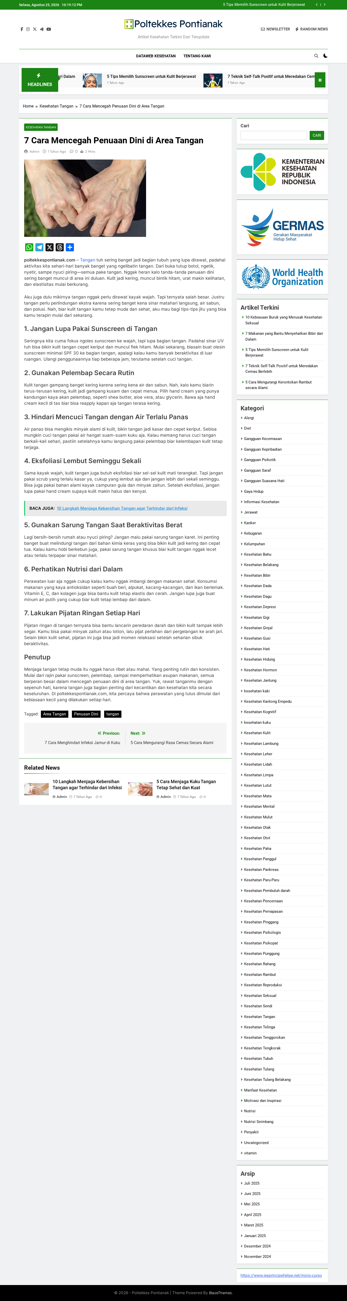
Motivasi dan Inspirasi (262, 1100)
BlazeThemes (220, 1293)
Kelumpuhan (254, 544)
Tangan (87, 259)
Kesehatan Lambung (261, 743)
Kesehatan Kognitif (260, 712)
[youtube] (49, 29)
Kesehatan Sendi (258, 1006)
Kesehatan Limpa (258, 775)
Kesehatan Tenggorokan (264, 1037)
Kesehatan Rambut (260, 974)
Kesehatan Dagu (258, 596)
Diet (247, 428)
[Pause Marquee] (320, 79)
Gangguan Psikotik (260, 460)
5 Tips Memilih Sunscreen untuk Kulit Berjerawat (264, 5)
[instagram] (28, 29)
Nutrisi (250, 1111)
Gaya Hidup (253, 491)
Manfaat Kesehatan (260, 1090)
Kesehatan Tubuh (258, 1058)
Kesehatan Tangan (41, 127)
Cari (245, 125)
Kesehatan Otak (257, 827)
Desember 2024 (257, 1246)
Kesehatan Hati (257, 649)
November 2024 (257, 1256)
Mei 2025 (252, 1204)
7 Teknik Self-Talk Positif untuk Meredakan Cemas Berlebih (250, 76)
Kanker (250, 523)
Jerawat (251, 512)
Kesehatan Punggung (261, 953)
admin (34, 151)
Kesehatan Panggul (260, 859)
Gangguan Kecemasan (263, 438)
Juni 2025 (252, 1193)
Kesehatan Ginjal (258, 628)
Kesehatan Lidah (258, 764)
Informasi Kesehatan (261, 502)
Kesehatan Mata (258, 796)
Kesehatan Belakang (261, 564)
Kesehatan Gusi (257, 638)
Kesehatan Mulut (258, 817)
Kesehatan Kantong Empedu (268, 701)
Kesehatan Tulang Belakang (267, 1079)
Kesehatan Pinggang (261, 922)
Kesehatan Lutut (258, 785)
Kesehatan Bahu (257, 554)
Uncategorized (256, 1142)
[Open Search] (316, 56)
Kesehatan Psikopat (261, 943)
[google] (41, 29)
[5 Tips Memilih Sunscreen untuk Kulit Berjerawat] (60, 83)
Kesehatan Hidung (259, 659)
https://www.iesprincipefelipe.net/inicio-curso (281, 1275)
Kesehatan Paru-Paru (261, 880)
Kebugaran (253, 533)
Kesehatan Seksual (260, 995)
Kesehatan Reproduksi (263, 985)
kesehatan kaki (257, 691)
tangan (112, 714)
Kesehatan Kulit (257, 733)
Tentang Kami (197, 56)
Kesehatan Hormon (260, 670)
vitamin (250, 1153)
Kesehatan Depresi (260, 607)
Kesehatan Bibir (257, 575)
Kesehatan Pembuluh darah (267, 890)
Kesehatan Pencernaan (263, 901)
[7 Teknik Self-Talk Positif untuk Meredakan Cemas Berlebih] (181, 83)
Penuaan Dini (86, 714)
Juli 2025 (251, 1183)
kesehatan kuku (257, 722)
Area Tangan (54, 714)
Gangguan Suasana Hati (264, 481)
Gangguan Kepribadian (263, 449)
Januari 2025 (255, 1236)
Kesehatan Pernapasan (263, 911)
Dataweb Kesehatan (156, 56)
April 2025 (252, 1214)
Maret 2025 (253, 1225)
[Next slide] (324, 5)
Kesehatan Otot (257, 838)
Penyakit (251, 1132)
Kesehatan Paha (257, 848)
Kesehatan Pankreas (261, 869)
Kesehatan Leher (258, 754)
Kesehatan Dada (258, 586)
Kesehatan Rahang (259, 964)
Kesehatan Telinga (259, 1027)
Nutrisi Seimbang (258, 1121)
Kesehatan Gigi (257, 617)
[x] (34, 29)
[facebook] (22, 29)
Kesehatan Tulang (259, 1069)
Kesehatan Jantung (260, 680)
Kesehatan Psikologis (262, 932)
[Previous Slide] (316, 5)
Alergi (249, 418)
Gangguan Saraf (257, 470)
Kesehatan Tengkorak (262, 1048)
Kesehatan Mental (259, 806)
